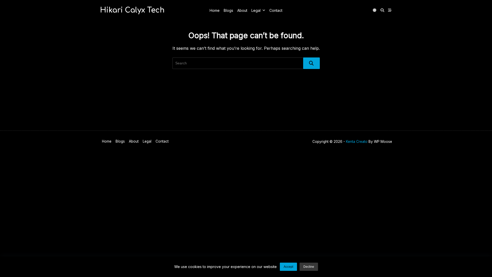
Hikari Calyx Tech (132, 10)
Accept (288, 267)
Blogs (228, 10)
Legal (256, 10)
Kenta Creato (356, 142)
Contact (275, 10)
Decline (308, 267)
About (242, 10)
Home (215, 10)
